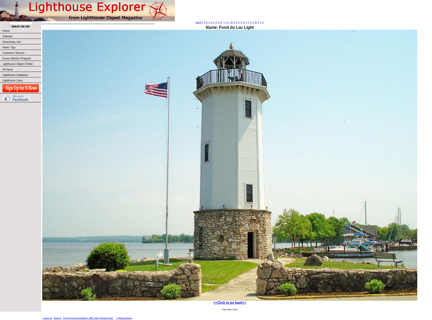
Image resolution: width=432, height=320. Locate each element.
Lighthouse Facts (106, 318)
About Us (58, 318)
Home (6, 30)
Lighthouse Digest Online (17, 63)
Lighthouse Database (15, 74)
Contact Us (47, 318)
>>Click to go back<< (229, 302)
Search (199, 22)
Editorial (7, 36)
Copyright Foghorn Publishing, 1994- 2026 (80, 318)
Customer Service (13, 52)
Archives (7, 69)
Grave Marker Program (16, 58)
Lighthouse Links (12, 80)
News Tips (9, 47)
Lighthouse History (124, 318)
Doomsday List (11, 41)
